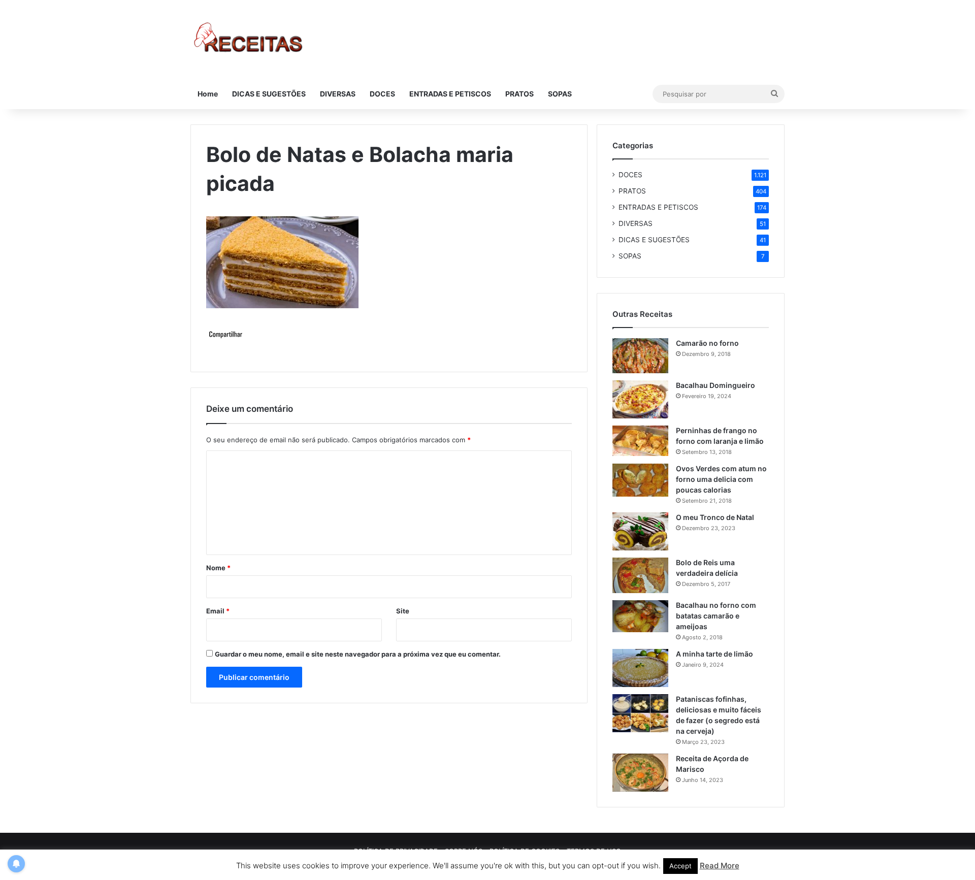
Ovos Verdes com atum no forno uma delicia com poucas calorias (721, 479)
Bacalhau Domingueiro (715, 385)
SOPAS (560, 93)
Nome (218, 568)
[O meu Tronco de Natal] (640, 531)
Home (208, 93)
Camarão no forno (707, 343)
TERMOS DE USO (594, 851)
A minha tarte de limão (714, 653)
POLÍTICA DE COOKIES (525, 851)
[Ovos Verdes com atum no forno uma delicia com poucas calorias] (640, 480)
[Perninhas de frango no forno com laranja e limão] (640, 441)
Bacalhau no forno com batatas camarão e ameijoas (716, 616)
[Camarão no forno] (640, 355)
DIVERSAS (337, 93)
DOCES (382, 93)
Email (218, 611)
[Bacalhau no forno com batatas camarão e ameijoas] (640, 616)
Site (402, 611)
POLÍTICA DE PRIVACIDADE (396, 851)
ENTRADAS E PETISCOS (450, 93)
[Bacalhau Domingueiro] (640, 399)
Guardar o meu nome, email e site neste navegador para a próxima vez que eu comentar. (358, 654)
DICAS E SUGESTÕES (269, 93)
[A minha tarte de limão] (640, 668)
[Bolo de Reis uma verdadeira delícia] (640, 575)
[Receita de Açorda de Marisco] (640, 773)
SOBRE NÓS (463, 851)
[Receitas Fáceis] (249, 39)
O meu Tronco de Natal (715, 517)
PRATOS (519, 93)
